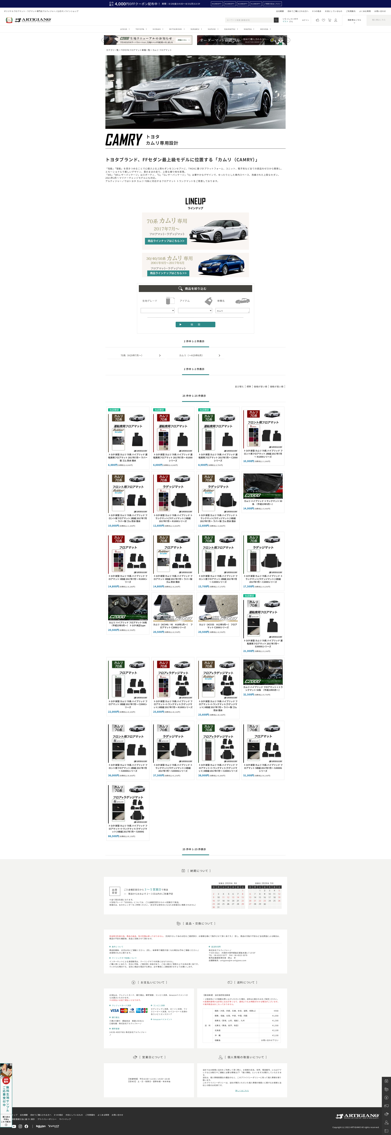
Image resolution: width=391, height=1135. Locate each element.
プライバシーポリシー (47, 1119)
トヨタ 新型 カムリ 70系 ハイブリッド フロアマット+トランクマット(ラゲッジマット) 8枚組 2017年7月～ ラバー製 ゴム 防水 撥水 (218, 706)
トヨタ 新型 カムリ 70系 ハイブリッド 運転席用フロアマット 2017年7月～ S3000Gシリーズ (263, 643)
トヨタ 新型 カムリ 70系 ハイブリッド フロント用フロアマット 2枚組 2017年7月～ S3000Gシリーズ (127, 767)
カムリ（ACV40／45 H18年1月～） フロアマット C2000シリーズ (173, 626)
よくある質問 (365, 11)
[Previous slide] (104, 40)
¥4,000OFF (216, 4)
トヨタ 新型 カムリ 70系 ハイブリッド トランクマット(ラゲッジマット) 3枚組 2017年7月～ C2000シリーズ (263, 578)
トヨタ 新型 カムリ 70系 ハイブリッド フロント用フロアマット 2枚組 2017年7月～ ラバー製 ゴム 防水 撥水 (127, 518)
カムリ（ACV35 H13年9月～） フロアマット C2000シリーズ (218, 626)
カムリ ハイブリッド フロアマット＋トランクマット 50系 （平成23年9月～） (263, 688)
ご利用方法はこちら (272, 4)
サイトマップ (65, 1119)
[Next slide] (288, 40)
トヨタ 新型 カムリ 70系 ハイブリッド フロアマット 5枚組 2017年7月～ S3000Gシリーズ (263, 767)
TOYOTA (140, 29)
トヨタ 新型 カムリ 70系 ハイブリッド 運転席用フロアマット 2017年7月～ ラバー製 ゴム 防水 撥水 (127, 457)
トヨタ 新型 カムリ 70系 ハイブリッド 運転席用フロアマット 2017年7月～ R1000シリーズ (172, 457)
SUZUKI (212, 29)
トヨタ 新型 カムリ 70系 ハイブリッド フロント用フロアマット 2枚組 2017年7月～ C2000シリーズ (218, 578)
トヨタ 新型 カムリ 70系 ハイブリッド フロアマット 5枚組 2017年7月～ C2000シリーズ (127, 704)
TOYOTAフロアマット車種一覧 (135, 50)
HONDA (264, 29)
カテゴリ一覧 (112, 50)
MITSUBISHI (175, 29)
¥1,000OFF (255, 4)
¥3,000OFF (229, 4)
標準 (249, 386)
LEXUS (123, 29)
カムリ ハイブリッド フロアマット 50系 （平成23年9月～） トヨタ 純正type (129, 624)
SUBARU (195, 29)
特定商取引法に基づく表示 (23, 1119)
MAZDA (248, 29)
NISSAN (157, 29)
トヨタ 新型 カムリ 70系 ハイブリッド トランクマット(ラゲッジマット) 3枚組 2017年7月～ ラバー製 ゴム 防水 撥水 (218, 518)
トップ (15, 1114)
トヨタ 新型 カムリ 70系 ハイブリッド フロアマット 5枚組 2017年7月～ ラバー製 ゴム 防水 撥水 (172, 578)
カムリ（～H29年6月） (191, 355)
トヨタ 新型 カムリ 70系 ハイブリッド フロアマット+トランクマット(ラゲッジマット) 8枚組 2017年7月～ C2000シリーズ (218, 767)
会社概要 (280, 11)
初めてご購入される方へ (298, 11)
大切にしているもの (333, 11)
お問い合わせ (380, 11)
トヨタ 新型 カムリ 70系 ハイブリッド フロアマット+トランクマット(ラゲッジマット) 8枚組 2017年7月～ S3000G (127, 828)
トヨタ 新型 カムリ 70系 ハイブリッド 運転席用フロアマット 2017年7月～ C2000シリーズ (218, 457)
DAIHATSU (229, 29)
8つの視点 (316, 11)
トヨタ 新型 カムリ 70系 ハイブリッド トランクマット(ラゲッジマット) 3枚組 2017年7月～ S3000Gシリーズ (172, 767)
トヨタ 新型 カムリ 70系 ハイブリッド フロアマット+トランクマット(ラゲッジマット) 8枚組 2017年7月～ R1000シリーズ (173, 704)
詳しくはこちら (242, 1090)
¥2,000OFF (242, 4)
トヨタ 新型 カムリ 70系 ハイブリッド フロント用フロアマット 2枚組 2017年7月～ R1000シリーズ (263, 453)
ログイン (305, 20)
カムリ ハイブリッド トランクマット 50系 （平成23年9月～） (263, 502)
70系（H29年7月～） (132, 355)
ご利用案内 (351, 11)
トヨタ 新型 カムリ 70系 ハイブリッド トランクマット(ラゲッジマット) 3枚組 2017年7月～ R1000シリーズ (172, 518)
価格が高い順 (276, 386)
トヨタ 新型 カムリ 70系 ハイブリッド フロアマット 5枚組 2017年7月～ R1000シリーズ (127, 578)
